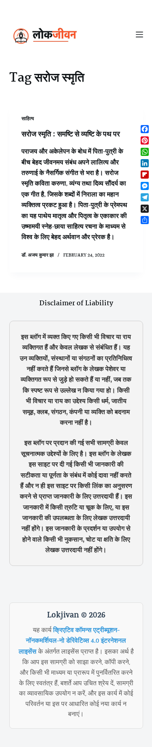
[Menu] (139, 34)
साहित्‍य (27, 119)
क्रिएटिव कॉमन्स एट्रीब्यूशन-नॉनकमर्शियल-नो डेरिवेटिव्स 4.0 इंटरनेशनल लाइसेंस (72, 642)
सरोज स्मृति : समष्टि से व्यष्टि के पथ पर (70, 134)
